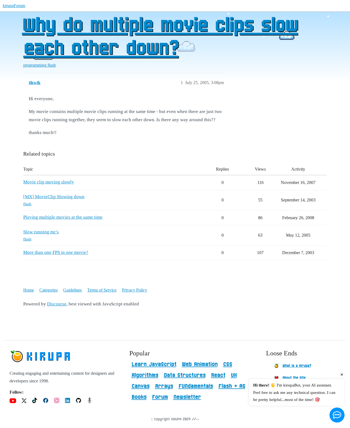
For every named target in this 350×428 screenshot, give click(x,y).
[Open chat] (337, 415)
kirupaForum (14, 5)
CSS (227, 364)
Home (28, 290)
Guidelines (72, 290)
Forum (160, 397)
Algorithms (145, 375)
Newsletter (187, 397)
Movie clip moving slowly (48, 182)
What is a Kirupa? (296, 366)
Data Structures (185, 375)
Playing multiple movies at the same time (63, 217)
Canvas (141, 386)
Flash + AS (231, 386)
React (218, 375)
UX (234, 375)
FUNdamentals (196, 386)
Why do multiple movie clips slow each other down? (160, 37)
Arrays (164, 386)
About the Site (293, 378)
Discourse (56, 304)
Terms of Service (101, 290)
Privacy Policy (134, 290)
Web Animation (200, 364)
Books (139, 397)
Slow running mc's (41, 231)
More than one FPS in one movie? (55, 252)
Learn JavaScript (154, 364)
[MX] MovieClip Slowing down (53, 196)
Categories (48, 290)
